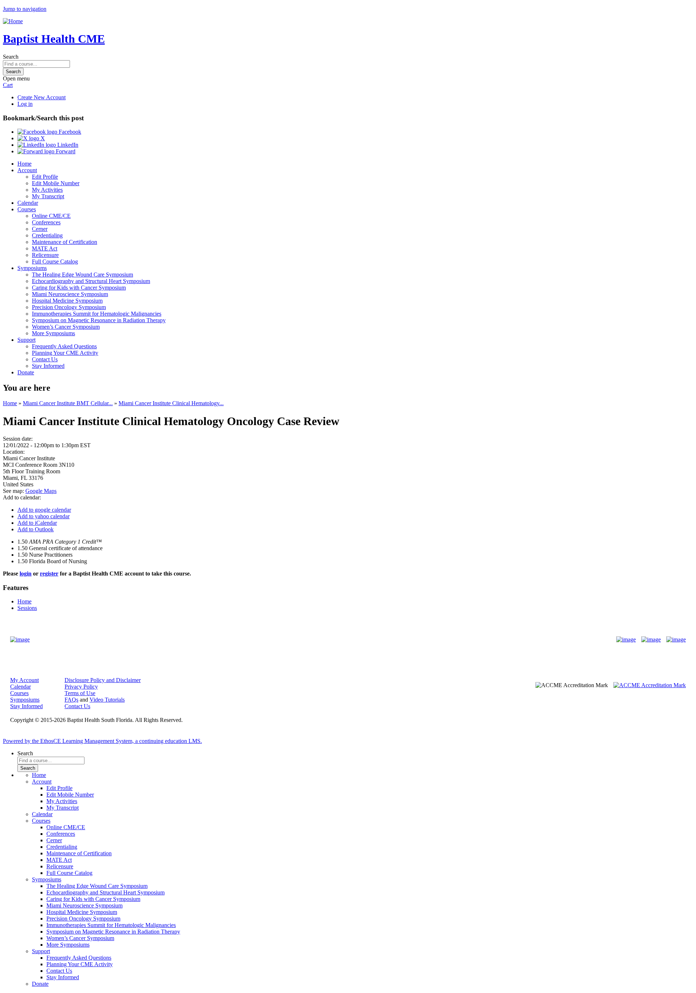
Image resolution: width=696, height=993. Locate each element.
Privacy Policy (81, 687)
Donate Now (325, 639)
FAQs (71, 700)
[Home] (13, 21)
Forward (64, 151)
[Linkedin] (676, 639)
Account (27, 170)
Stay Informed (48, 366)
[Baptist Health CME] (20, 639)
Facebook (69, 132)
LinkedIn (67, 145)
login (26, 573)
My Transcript (48, 196)
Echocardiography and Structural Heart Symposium (91, 281)
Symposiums (32, 268)
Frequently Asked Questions (64, 346)
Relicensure (45, 255)
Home (24, 164)
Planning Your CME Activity (65, 353)
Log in (25, 104)
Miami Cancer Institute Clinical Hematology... (171, 403)
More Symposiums (53, 333)
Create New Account (41, 97)
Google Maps (41, 491)
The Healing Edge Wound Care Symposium (82, 274)
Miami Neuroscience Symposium (70, 294)
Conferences (46, 222)
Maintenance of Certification (64, 242)
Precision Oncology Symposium (69, 307)
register (49, 573)
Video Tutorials (107, 700)
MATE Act (44, 248)
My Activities (47, 190)
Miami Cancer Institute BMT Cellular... (68, 403)
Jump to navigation (24, 9)
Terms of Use (80, 693)
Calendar (27, 203)
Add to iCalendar (37, 523)
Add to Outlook (35, 529)
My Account (24, 680)
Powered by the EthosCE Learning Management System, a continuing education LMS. (102, 741)
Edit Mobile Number (55, 183)
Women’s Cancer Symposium (66, 327)
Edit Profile (45, 177)
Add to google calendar (44, 510)
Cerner (39, 229)
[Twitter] (651, 639)
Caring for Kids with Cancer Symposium (79, 287)
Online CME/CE (51, 216)
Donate (25, 372)
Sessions (27, 608)
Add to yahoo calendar (43, 516)
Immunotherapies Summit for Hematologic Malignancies (96, 314)
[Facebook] (626, 639)
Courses (26, 209)
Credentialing (47, 235)
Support (26, 340)
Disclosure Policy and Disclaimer (103, 680)
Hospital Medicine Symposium (67, 301)
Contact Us (45, 359)
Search (10, 57)
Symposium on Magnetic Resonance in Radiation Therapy (99, 320)
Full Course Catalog (55, 261)
